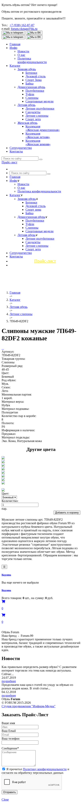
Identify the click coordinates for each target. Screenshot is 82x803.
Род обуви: (9, 380)
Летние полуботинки (39, 108)
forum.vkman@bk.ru (24, 28)
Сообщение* (10, 748)
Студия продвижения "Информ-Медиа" (29, 706)
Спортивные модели (39, 101)
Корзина (6, 574)
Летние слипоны (36, 115)
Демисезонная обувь (31, 87)
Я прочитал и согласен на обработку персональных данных (35, 770)
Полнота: (8, 423)
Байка (29, 83)
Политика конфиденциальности (39, 191)
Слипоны (31, 97)
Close (5, 799)
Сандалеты (32, 112)
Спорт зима (33, 209)
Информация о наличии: (18, 430)
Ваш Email (9, 731)
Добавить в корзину (67, 512)
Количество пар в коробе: (19, 416)
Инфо (13, 47)
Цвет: (5, 373)
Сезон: (6, 387)
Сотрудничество (21, 148)
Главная (15, 44)
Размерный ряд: (12, 366)
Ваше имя (8, 723)
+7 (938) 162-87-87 (22, 25)
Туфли (29, 94)
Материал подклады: (16, 437)
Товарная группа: (13, 358)
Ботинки (31, 72)
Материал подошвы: (15, 408)
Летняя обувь (26, 105)
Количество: (10, 501)
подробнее (9, 681)
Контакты (16, 151)
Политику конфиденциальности (45, 769)
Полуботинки (34, 90)
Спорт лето (33, 119)
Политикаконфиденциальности (32, 60)
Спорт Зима (33, 80)
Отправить (9, 792)
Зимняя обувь (27, 69)
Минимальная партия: (17, 394)
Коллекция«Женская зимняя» (38, 142)
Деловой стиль (35, 76)
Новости (23, 51)
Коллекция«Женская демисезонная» (42, 128)
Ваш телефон (11, 738)
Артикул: (8, 351)
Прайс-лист (9, 162)
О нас (21, 55)
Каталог (15, 65)
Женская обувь (27, 123)
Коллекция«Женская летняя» (37, 135)
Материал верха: (13, 401)
